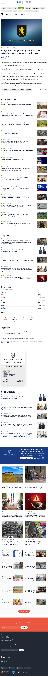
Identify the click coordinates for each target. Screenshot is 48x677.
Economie (28, 8)
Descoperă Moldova (6, 11)
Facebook (6, 89)
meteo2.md (11, 314)
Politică (14, 8)
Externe (20, 11)
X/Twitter (22, 89)
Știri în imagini (34, 11)
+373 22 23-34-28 (5, 636)
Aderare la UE (36, 8)
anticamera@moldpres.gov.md (9, 639)
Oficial (9, 8)
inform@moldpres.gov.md (8, 640)
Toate (3, 8)
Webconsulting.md (8, 646)
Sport (15, 11)
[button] (44, 245)
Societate (7, 14)
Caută (21, 650)
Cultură (42, 8)
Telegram (29, 89)
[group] (24, 241)
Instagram (14, 89)
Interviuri (27, 11)
